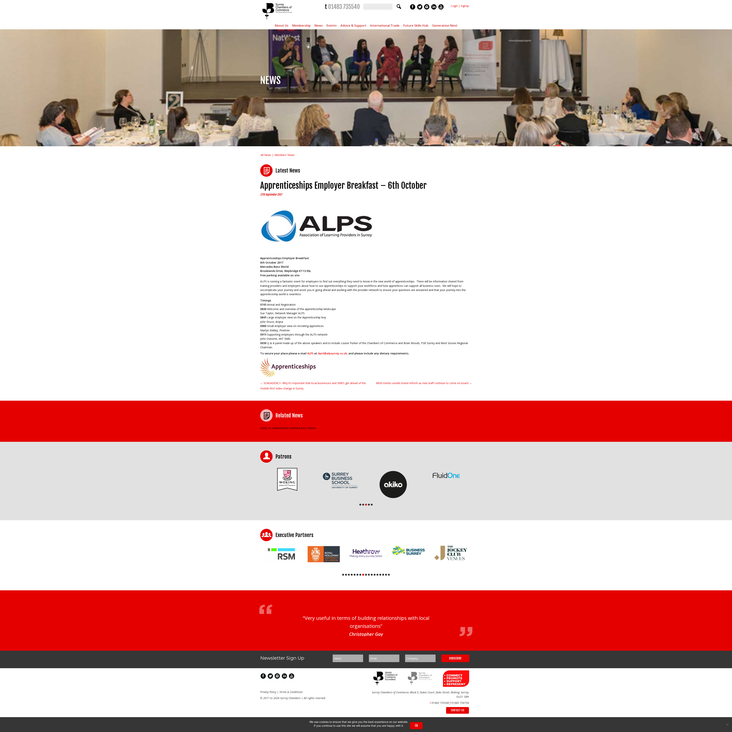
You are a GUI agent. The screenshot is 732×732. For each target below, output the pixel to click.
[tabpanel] (286, 480)
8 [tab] (363, 575)
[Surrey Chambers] (277, 20)
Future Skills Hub (415, 25)
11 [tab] (372, 575)
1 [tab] (360, 505)
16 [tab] (386, 575)
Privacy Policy (268, 693)
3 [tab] (366, 505)
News (319, 25)
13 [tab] (377, 575)
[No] (727, 724)
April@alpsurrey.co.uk (332, 353)
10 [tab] (369, 575)
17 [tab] (389, 575)
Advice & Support (353, 25)
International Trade (385, 25)
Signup (465, 6)
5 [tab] (372, 505)
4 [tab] (369, 505)
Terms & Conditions (291, 693)
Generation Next (445, 25)
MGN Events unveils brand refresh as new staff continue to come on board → (424, 383)
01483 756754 (460, 704)
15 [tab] (383, 575)
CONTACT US (457, 711)
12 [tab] (375, 575)
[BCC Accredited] (386, 685)
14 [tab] (380, 575)
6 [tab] (357, 575)
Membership (301, 25)
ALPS (310, 353)
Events (332, 25)
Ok (416, 725)
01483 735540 (344, 6)
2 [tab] (363, 505)
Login (454, 6)
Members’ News (284, 155)
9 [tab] (366, 575)
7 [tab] (360, 575)
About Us (281, 25)
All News (266, 155)
